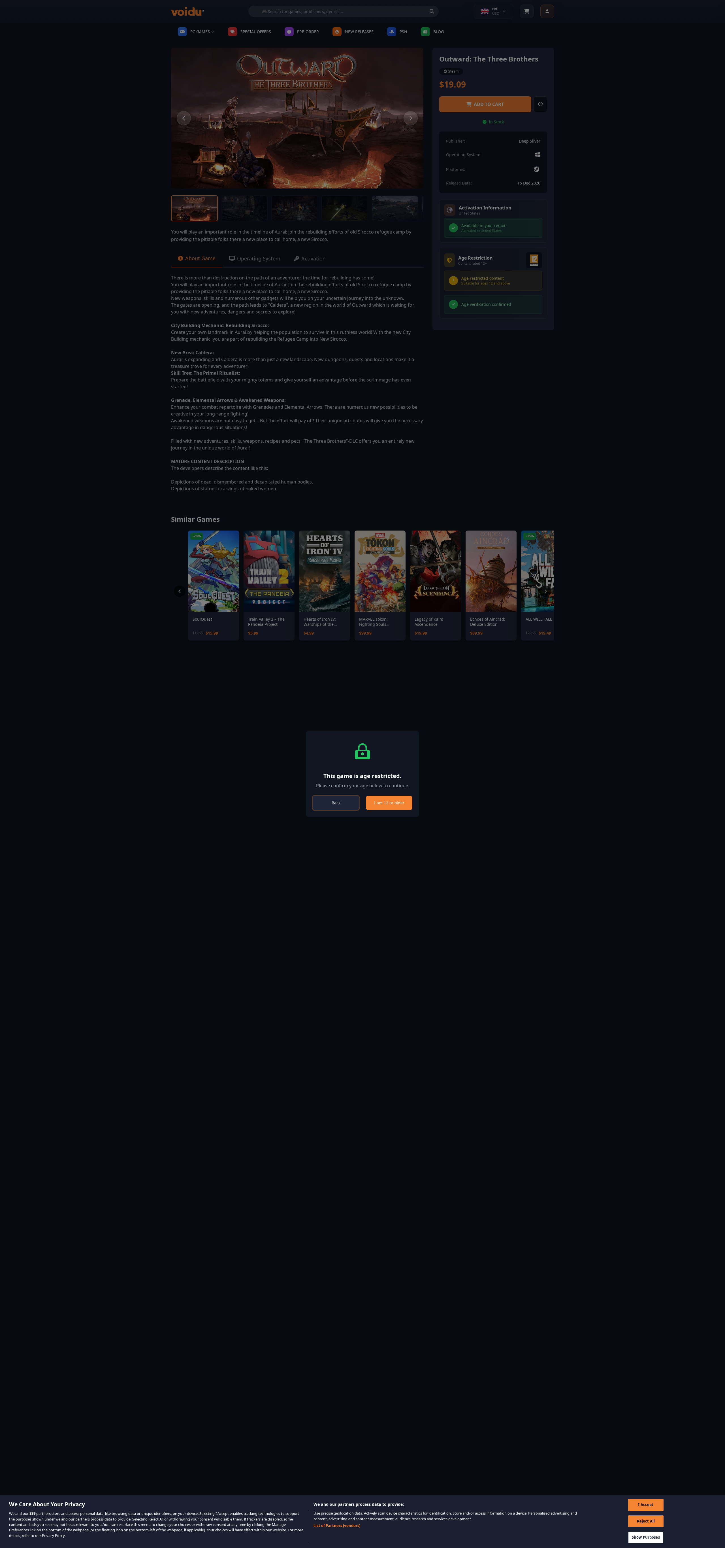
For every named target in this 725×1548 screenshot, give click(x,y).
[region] (362, 1521)
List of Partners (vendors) (337, 1525)
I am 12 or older (389, 802)
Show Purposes (646, 1537)
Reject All (646, 1521)
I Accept (645, 1504)
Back (336, 802)
